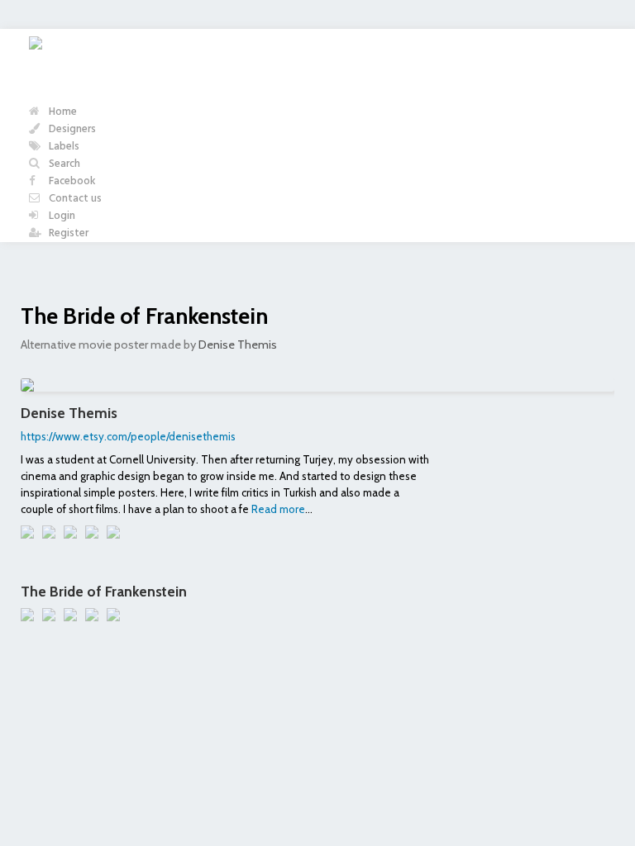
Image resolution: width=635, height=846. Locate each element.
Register (67, 233)
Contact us (74, 198)
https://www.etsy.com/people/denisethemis (128, 436)
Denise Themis (237, 344)
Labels (62, 146)
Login (60, 216)
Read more (278, 509)
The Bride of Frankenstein (144, 316)
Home (61, 112)
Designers (71, 129)
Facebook (71, 181)
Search (63, 164)
